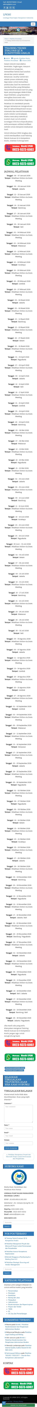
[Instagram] (10, 8)
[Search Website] (13, 8)
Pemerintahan (13, 1291)
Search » (7, 1226)
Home (6, 38)
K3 (9, 1311)
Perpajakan (12, 1300)
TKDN (10, 1309)
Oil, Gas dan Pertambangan (17, 1314)
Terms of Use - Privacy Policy (13, 1401)
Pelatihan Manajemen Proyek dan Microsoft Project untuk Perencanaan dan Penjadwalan (18, 1246)
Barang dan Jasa (14, 1298)
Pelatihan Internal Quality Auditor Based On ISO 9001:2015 (18, 1348)
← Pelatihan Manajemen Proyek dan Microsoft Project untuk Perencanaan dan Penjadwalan (18, 1157)
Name (6, 1125)
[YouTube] (7, 8)
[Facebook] (4, 8)
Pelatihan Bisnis (24, 58)
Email (6, 1132)
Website (6, 1140)
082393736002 (11, 2)
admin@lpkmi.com (9, 4)
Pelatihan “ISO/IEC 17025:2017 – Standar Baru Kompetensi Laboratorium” (18, 1355)
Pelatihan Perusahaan (16, 38)
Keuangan (11, 1293)
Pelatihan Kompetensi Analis (15, 1068)
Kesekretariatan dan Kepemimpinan (20, 1304)
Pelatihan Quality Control (14, 1070)
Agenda (15, 58)
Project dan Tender (14, 1307)
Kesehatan (12, 1295)
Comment (8, 1103)
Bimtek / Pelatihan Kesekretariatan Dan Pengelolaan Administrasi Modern (16, 1327)
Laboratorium (13, 1302)
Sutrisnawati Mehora (13, 1353)
